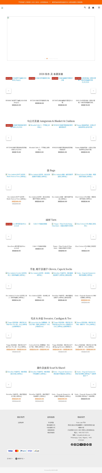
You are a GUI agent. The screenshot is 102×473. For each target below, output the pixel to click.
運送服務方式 (51, 425)
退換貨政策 (51, 430)
